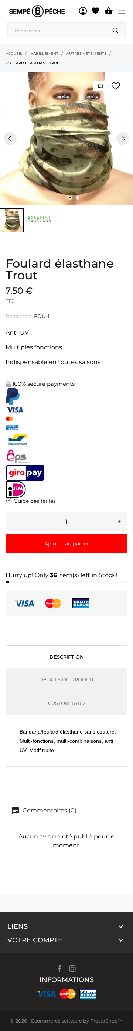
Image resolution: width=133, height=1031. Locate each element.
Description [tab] (67, 657)
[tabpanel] (66, 138)
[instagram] (72, 968)
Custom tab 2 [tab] (66, 703)
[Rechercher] (115, 30)
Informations (67, 980)
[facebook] (60, 968)
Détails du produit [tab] (66, 679)
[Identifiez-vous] (83, 11)
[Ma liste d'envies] (95, 11)
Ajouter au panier (66, 543)
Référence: (19, 316)
